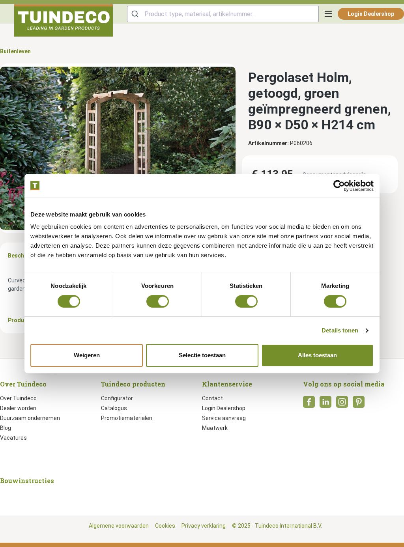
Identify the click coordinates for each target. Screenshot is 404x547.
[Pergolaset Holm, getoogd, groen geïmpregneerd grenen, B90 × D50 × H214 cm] (118, 148)
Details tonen (340, 330)
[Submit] (135, 14)
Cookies (165, 526)
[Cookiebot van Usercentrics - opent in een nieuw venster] (339, 186)
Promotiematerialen (126, 418)
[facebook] (309, 404)
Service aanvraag (224, 418)
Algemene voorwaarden (119, 526)
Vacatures (13, 438)
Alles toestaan (317, 355)
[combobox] (223, 14)
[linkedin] (325, 404)
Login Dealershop (371, 14)
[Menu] (328, 14)
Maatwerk (215, 428)
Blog (5, 428)
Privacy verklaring (203, 526)
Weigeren (87, 355)
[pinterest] (359, 404)
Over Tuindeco (18, 398)
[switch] (157, 301)
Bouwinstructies (27, 480)
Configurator (117, 398)
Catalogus (114, 408)
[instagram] (342, 404)
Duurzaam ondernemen (30, 418)
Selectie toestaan (202, 355)
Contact (212, 398)
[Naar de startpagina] (63, 20)
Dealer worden (18, 408)
